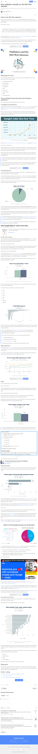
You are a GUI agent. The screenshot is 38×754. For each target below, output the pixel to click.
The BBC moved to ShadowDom (8, 221)
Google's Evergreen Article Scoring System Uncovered (12, 717)
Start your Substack (16, 749)
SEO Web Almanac (15, 19)
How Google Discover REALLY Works (8, 710)
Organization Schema (11, 513)
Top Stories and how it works (16, 253)
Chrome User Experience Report (26, 36)
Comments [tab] (3, 695)
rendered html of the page (18, 330)
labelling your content (33, 590)
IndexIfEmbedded (24, 176)
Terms (23, 746)
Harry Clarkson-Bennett (7, 11)
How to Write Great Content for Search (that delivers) (12, 725)
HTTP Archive (12, 36)
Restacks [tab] (7, 695)
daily (29, 106)
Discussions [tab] (8, 707)
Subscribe (31, 1)
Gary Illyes (34, 143)
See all (3, 732)
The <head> (31, 238)
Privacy (20, 746)
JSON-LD (32, 499)
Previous (4, 688)
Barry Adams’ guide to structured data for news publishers (13, 674)
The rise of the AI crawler (7, 675)
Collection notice (27, 746)
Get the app (24, 749)
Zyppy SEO (25, 140)
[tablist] (5, 696)
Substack (14, 751)
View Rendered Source (9, 341)
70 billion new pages (25, 106)
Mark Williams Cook (17, 546)
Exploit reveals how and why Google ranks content (12, 677)
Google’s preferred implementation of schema (25, 505)
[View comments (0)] (5, 15)
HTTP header (3, 177)
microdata (27, 499)
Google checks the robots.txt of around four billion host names (16, 143)
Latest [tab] (5, 707)
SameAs (11, 515)
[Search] (36, 708)
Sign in (35, 1)
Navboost (17, 588)
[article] (19, 713)
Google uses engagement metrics (7, 585)
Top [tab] (2, 707)
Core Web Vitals (11, 347)
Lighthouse (17, 36)
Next (34, 688)
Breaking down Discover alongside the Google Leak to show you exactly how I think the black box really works (16, 712)
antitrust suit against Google (10, 108)
